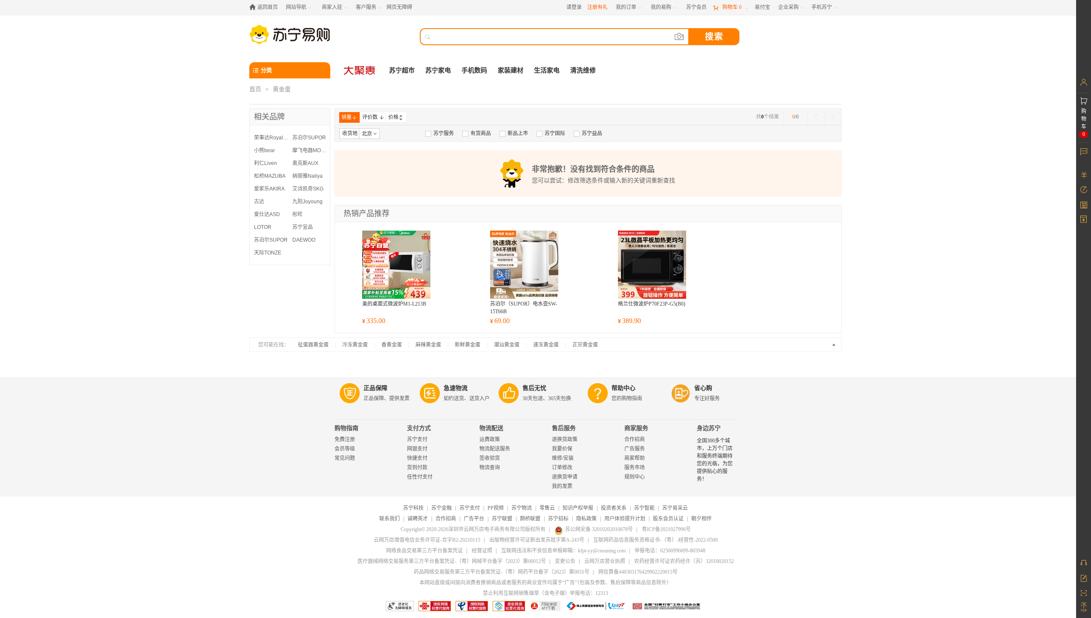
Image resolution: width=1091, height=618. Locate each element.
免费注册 (345, 439)
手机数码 (474, 70)
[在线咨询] (1083, 562)
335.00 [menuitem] (373, 320)
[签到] (1083, 204)
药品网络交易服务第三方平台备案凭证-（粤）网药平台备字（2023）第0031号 (501, 572)
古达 (259, 202)
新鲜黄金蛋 (467, 345)
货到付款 (417, 468)
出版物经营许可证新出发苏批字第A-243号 (536, 540)
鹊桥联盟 (530, 519)
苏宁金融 (441, 508)
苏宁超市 (402, 70)
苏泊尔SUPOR (309, 138)
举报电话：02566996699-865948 (670, 551)
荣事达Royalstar (271, 138)
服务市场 (634, 468)
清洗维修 (583, 70)
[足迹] (1083, 189)
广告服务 (634, 449)
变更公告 (565, 561)
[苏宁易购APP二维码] (1083, 592)
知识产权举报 (578, 508)
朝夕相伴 (701, 519)
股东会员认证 (668, 519)
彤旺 (297, 214)
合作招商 (634, 439)
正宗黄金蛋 (585, 345)
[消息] (1083, 151)
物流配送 (491, 428)
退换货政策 (564, 439)
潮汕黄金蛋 (507, 345)
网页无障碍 (399, 7)
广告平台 (474, 519)
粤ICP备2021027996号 (666, 529)
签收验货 (489, 458)
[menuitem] (439, 133)
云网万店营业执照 (604, 561)
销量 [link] (346, 117)
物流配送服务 (494, 449)
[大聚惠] (360, 70)
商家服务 (636, 428)
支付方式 (419, 428)
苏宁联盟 (502, 519)
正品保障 (375, 388)
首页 (255, 89)
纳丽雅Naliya (307, 176)
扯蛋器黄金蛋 (313, 345)
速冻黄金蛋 (546, 345)
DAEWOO (303, 240)
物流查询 (489, 468)
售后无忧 (534, 388)
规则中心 (634, 477)
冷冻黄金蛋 (355, 345)
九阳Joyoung (307, 202)
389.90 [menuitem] (629, 320)
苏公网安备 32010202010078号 (599, 529)
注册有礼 (597, 7)
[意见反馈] (1083, 577)
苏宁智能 (644, 508)
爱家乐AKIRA (269, 189)
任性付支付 (420, 477)
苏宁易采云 (675, 508)
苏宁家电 (438, 70)
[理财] (1083, 174)
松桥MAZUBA (270, 176)
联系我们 (389, 519)
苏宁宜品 (302, 227)
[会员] (1083, 82)
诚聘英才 (417, 519)
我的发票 (562, 486)
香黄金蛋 (391, 345)
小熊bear (264, 150)
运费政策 (489, 439)
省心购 (703, 388)
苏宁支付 (417, 439)
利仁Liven (265, 163)
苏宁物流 (521, 508)
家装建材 (510, 70)
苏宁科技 (413, 508)
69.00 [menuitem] (500, 320)
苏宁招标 (558, 519)
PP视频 (496, 508)
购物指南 (346, 428)
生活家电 (547, 70)
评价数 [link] (370, 117)
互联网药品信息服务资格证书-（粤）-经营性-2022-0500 (655, 540)
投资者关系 (613, 508)
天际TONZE (267, 253)
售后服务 (564, 428)
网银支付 (417, 449)
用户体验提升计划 (624, 519)
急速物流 (456, 388)
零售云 (547, 508)
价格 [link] (393, 117)
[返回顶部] (1083, 607)
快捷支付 (417, 458)
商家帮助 (634, 458)
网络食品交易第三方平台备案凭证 (424, 551)
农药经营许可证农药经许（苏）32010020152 (684, 561)
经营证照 (482, 551)
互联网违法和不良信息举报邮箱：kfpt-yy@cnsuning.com (563, 551)
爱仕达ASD (267, 214)
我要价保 (562, 449)
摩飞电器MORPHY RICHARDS (309, 150)
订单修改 (562, 468)
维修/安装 (563, 458)
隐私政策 (586, 519)
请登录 (574, 7)
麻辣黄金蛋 (428, 345)
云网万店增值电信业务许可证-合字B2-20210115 (427, 540)
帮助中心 (623, 388)
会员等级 (345, 449)
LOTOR (262, 227)
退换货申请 (564, 477)
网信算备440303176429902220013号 (638, 572)
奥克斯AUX (305, 163)
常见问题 (345, 458)
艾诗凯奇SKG (307, 189)
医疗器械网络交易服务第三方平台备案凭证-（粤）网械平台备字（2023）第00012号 (452, 561)
